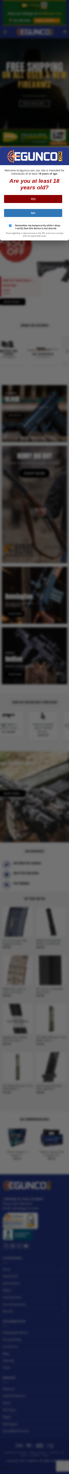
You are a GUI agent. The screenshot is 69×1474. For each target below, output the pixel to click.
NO (33, 213)
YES (33, 199)
